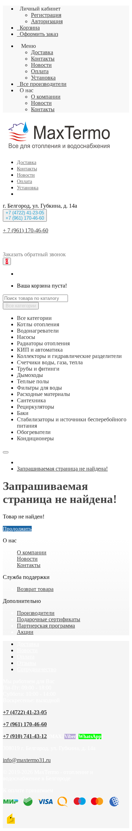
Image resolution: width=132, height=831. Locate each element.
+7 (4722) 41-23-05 (25, 712)
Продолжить (17, 528)
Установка (43, 78)
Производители (36, 613)
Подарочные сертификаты (48, 619)
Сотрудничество (36, 669)
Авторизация (47, 21)
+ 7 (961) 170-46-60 (25, 230)
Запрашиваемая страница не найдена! (62, 469)
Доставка (42, 52)
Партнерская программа (46, 626)
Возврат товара (35, 589)
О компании (46, 97)
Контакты (43, 59)
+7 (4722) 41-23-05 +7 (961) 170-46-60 (25, 215)
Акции (25, 632)
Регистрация (46, 15)
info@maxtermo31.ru (27, 760)
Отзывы (26, 663)
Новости (41, 65)
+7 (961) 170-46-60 (25, 724)
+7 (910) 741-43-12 (25, 736)
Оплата (40, 71)
